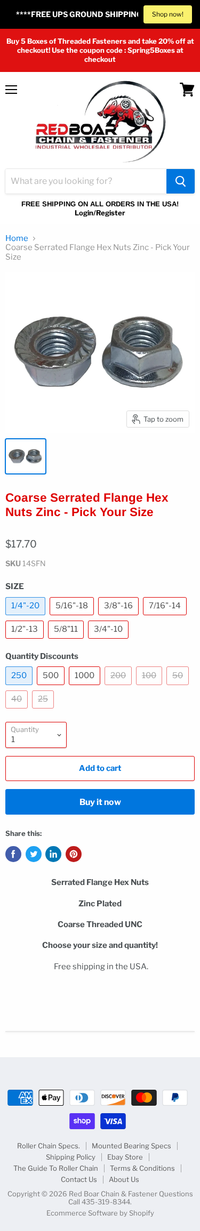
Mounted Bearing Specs (131, 1145)
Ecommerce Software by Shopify (100, 1213)
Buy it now (100, 802)
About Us (124, 1179)
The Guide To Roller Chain (55, 1168)
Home (16, 238)
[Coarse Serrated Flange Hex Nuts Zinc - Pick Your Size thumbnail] (25, 456)
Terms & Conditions (142, 1168)
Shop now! (167, 14)
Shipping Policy (70, 1157)
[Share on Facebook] (13, 854)
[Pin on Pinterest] (74, 854)
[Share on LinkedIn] (53, 854)
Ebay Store (125, 1157)
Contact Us (79, 1179)
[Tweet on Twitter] (34, 854)
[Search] (180, 181)
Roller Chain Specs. (48, 1145)
